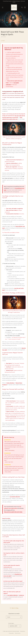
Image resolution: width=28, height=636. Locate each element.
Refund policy (22, 631)
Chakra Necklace (10, 382)
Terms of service (17, 633)
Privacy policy (11, 633)
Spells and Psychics (9, 631)
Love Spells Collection (15, 496)
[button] (2, 7)
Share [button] (3, 40)
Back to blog (15, 608)
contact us (21, 595)
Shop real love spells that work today (13, 512)
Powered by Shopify (16, 631)
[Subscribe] (20, 617)
